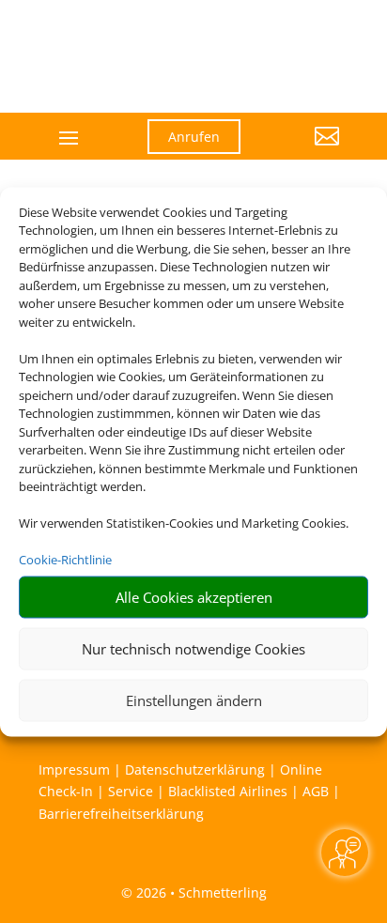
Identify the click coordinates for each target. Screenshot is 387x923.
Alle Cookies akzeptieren (194, 597)
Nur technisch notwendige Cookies (193, 648)
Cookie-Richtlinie (65, 559)
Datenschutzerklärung (195, 769)
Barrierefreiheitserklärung (121, 814)
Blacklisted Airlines (227, 791)
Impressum (74, 769)
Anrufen (194, 137)
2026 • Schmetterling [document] (199, 892)
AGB (315, 791)
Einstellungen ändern (194, 700)
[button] (304, 150)
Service (130, 791)
